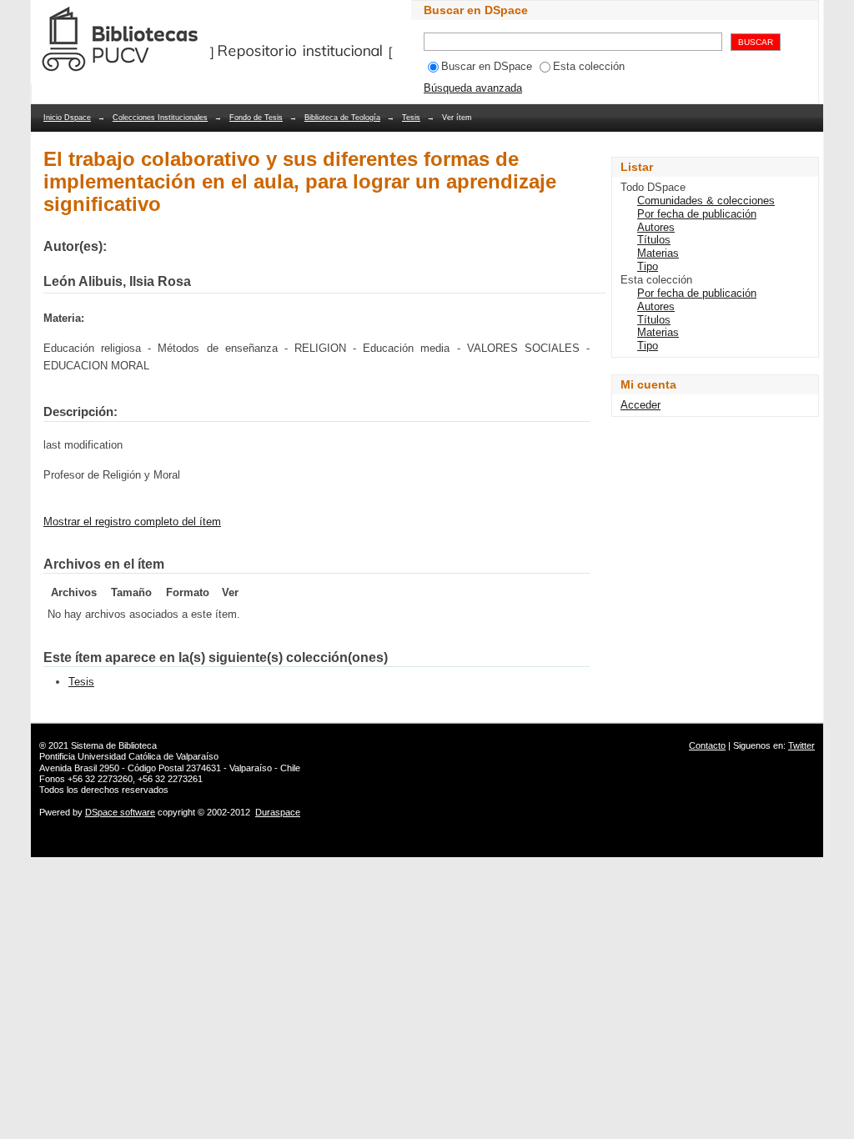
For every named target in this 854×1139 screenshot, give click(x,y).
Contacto (707, 745)
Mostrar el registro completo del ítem (132, 521)
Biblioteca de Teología (342, 117)
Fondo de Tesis (256, 117)
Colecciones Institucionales (160, 117)
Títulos (654, 239)
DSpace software (120, 812)
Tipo (647, 266)
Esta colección (589, 66)
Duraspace (277, 812)
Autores (656, 227)
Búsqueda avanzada (473, 88)
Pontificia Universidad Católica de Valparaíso (129, 756)
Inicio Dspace (67, 117)
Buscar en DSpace (486, 66)
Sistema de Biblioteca (114, 745)
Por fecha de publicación (696, 214)
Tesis (411, 117)
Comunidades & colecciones (706, 200)
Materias (658, 253)
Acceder (640, 405)
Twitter (801, 745)
